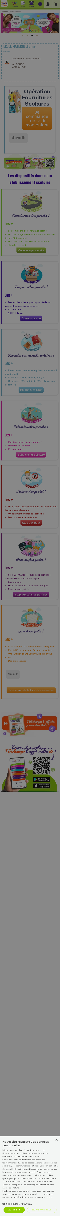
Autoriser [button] (14, 1209)
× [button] (56, 1140)
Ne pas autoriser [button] (41, 1209)
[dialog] (30, 1176)
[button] (30, 1204)
